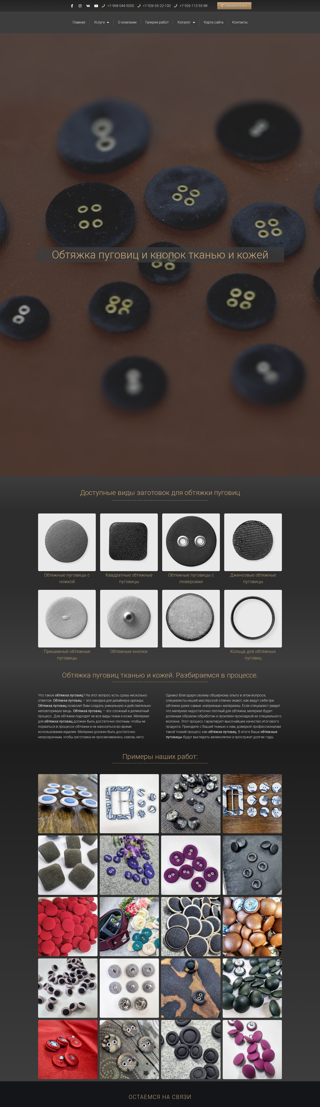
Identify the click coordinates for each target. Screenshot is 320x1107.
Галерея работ (157, 22)
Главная (79, 22)
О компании (127, 22)
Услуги (99, 22)
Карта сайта (213, 22)
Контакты (240, 22)
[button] (234, 5)
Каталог (184, 22)
